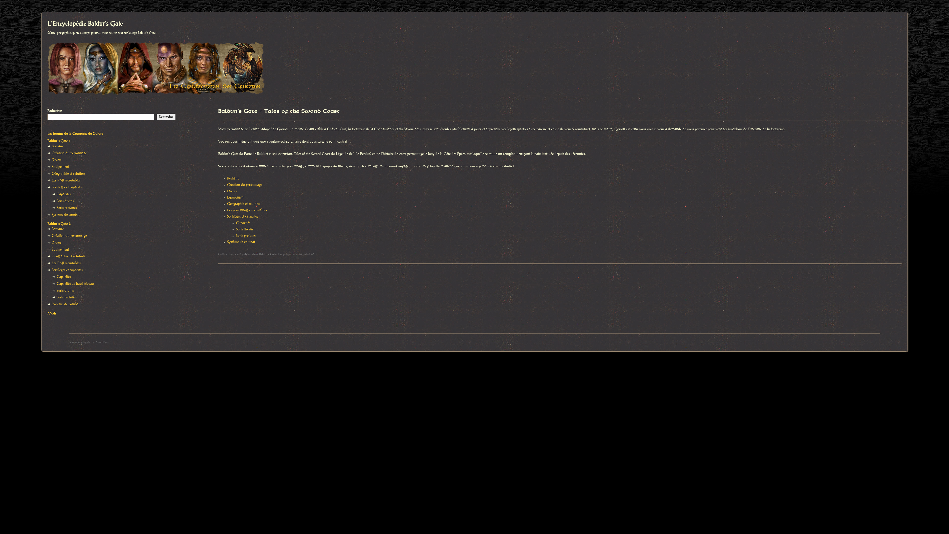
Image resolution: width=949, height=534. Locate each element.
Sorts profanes (246, 236)
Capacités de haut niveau (75, 284)
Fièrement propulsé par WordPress (89, 342)
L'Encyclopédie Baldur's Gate (85, 24)
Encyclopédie (286, 254)
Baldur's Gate (268, 254)
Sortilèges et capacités (242, 216)
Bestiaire (233, 178)
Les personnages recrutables (247, 210)
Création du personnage (244, 185)
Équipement (235, 197)
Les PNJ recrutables (66, 180)
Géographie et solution (243, 204)
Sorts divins (244, 229)
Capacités (243, 223)
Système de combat (241, 242)
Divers (232, 191)
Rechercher (54, 110)
